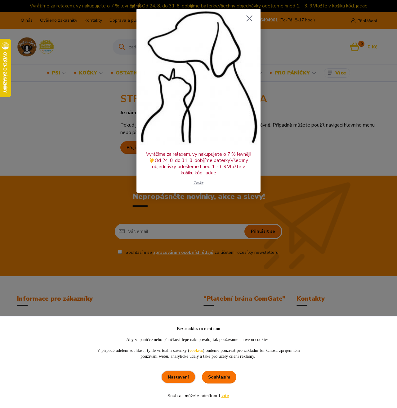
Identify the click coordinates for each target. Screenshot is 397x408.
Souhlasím (219, 377)
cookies (196, 350)
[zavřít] (249, 18)
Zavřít (198, 183)
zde (225, 396)
